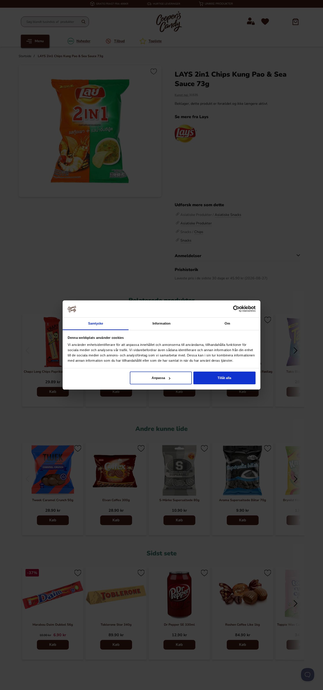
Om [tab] (227, 323)
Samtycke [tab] (95, 323)
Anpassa (158, 378)
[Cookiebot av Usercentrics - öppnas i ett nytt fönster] (236, 308)
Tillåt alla (224, 378)
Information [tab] (161, 323)
